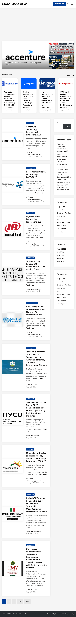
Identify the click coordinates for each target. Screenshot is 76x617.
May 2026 (60, 258)
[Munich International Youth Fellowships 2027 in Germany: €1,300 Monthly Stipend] (61, 48)
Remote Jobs (7, 74)
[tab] (7, 74)
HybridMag (70, 614)
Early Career (30, 449)
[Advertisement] (38, 22)
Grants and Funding (64, 213)
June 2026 (60, 255)
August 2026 (61, 249)
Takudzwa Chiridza (33, 289)
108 (20, 601)
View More (70, 75)
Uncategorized (31, 168)
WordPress (59, 614)
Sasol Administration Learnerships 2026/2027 (36, 174)
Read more (39, 193)
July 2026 (60, 252)
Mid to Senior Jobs (32, 303)
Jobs (58, 219)
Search (59, 123)
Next (27, 601)
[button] (39, 43)
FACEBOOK (59, 4)
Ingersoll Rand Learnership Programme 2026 (34, 219)
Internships (30, 123)
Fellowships (61, 210)
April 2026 (60, 262)
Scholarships (30, 213)
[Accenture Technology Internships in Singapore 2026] (25, 55)
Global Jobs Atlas (14, 4)
